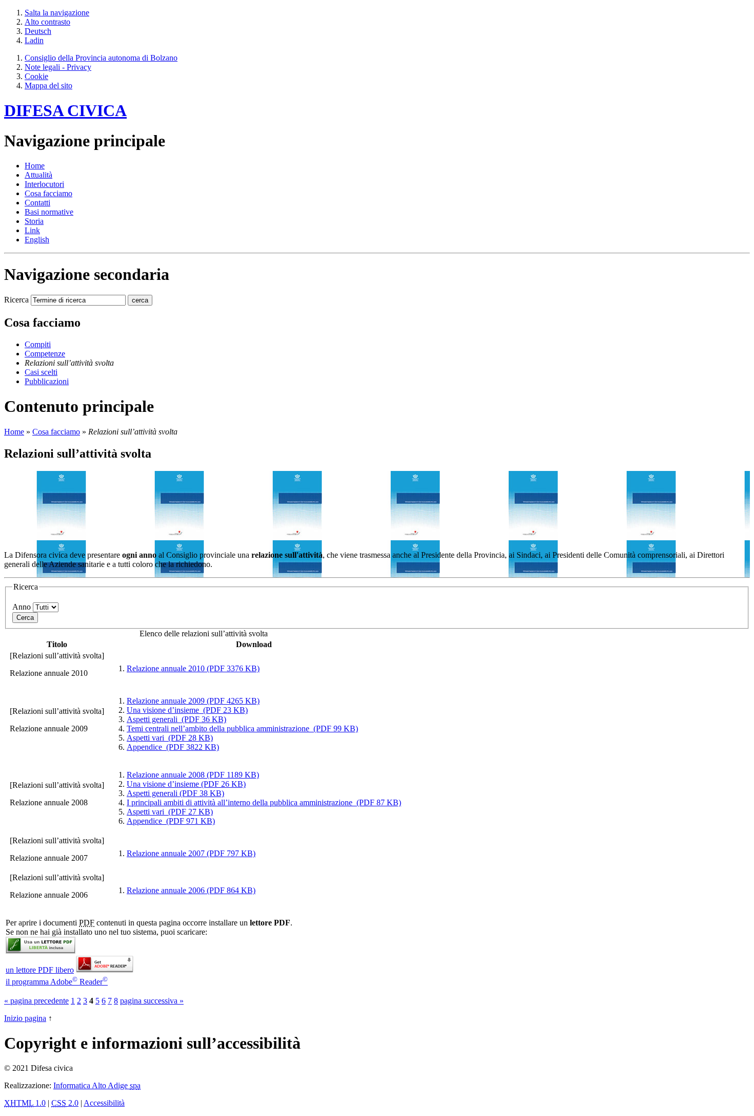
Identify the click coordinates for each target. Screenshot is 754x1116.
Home (14, 431)
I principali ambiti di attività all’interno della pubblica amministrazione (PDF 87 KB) (264, 802)
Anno (21, 606)
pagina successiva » (152, 1000)
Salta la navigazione (57, 12)
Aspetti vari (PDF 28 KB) (170, 737)
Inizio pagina (25, 1018)
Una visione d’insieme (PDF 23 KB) (187, 710)
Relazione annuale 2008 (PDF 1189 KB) (193, 774)
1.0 (25, 1103)
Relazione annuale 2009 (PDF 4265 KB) (193, 700)
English (37, 239)
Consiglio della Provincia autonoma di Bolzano (101, 57)
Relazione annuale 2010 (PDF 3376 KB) (193, 668)
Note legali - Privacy (58, 67)
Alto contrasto (47, 21)
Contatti (37, 202)
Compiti (38, 344)
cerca (140, 300)
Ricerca (16, 299)
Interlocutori (44, 184)
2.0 (64, 1103)
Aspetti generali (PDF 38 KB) (175, 793)
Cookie (36, 76)
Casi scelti (41, 372)
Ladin (34, 40)
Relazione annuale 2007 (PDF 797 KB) (191, 853)
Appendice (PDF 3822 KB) (173, 747)
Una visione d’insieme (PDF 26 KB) (186, 784)
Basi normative (49, 211)
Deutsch (38, 31)
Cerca (25, 617)
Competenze (45, 353)
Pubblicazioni (47, 381)
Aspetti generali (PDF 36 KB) (176, 719)
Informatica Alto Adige (97, 1085)
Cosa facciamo (48, 193)
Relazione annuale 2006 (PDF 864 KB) (191, 890)
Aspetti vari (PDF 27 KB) (170, 811)
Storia (34, 221)
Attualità (38, 175)
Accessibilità (104, 1103)
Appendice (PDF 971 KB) (171, 821)
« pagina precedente (36, 1000)
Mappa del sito (48, 85)
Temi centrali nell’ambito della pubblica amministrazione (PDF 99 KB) (242, 728)
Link (32, 230)
